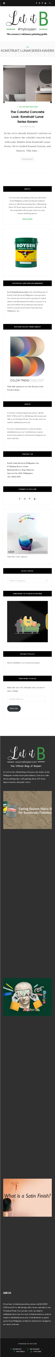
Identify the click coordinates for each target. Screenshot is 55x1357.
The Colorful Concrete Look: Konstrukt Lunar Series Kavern (27, 116)
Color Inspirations (28, 107)
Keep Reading (27, 159)
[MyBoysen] (27, 24)
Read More (27, 219)
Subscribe (14, 708)
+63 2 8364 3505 (14, 477)
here (18, 663)
